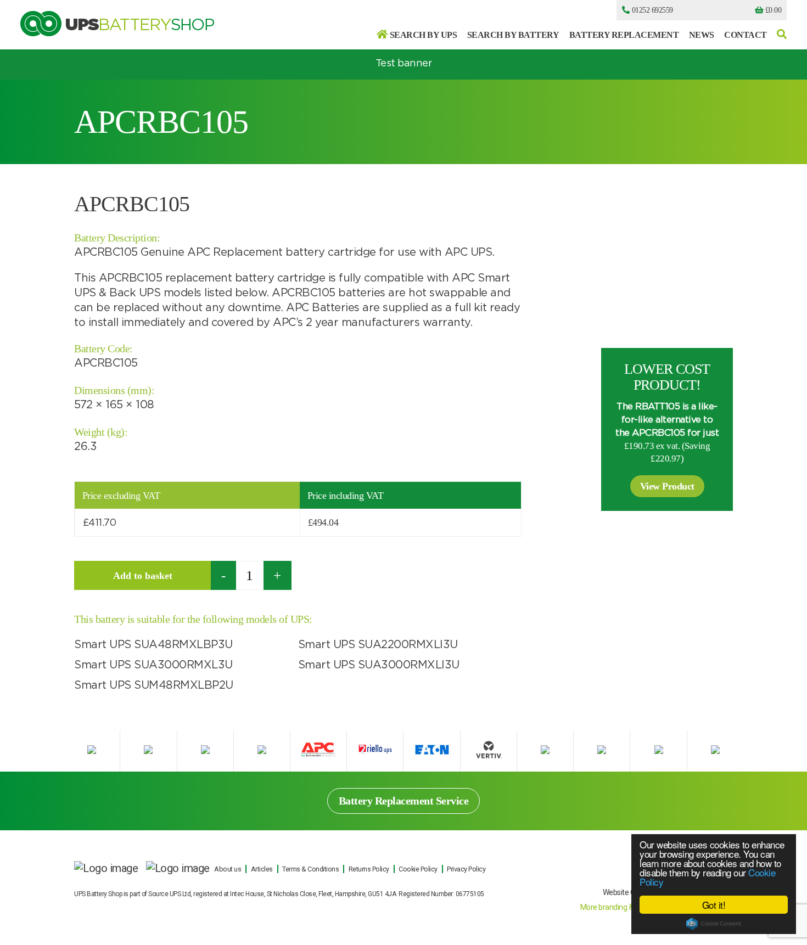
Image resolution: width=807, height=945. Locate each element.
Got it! (714, 905)
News (701, 35)
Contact (745, 35)
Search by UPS (423, 35)
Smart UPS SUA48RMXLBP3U (153, 644)
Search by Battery (513, 35)
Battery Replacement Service (404, 801)
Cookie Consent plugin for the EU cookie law (713, 924)
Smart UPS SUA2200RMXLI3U (378, 644)
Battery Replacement (624, 35)
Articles (262, 869)
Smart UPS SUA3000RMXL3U (153, 665)
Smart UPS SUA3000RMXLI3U (378, 665)
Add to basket (142, 575)
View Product (667, 486)
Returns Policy (369, 869)
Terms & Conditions (310, 869)
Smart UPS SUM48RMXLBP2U (153, 685)
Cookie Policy (418, 869)
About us (227, 869)
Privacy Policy (466, 869)
